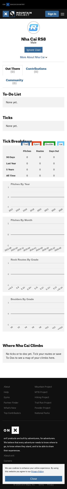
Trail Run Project (43, 402)
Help (6, 392)
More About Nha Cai (32, 57)
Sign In (52, 13)
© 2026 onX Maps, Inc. (24, 484)
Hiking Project (42, 397)
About (7, 386)
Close (33, 478)
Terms (41, 484)
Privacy (50, 484)
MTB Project (41, 392)
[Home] (19, 14)
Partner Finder (11, 402)
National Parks (42, 413)
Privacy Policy (37, 471)
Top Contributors (12, 413)
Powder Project (42, 407)
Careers (8, 460)
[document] (33, 473)
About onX (9, 455)
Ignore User (34, 49)
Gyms (7, 397)
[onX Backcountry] (13, 5)
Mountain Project (43, 386)
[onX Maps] (11, 433)
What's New (10, 407)
